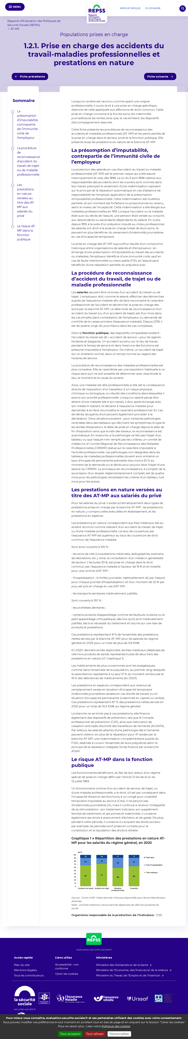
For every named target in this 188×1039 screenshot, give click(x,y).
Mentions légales (25, 970)
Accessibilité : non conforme (67, 966)
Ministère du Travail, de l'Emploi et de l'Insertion (128, 975)
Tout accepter (70, 1034)
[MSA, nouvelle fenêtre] (163, 998)
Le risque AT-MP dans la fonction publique (26, 232)
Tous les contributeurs (29, 975)
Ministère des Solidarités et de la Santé (122, 965)
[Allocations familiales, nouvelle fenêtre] (44, 998)
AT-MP (15, 29)
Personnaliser (119, 1034)
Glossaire (153, 8)
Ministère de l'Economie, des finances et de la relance (132, 970)
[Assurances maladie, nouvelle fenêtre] (70, 998)
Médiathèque (130, 8)
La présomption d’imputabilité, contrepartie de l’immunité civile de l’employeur (27, 125)
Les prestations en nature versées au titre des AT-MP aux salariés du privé (26, 200)
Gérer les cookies (66, 973)
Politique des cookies (116, 1026)
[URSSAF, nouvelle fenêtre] (137, 998)
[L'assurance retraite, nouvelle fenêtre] (106, 998)
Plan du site (22, 965)
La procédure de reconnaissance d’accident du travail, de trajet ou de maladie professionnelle (28, 161)
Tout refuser (95, 1034)
